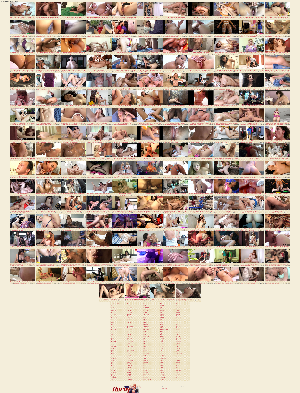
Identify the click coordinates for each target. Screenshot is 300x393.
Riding (161, 367)
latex (101, 283)
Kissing (145, 360)
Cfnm (128, 309)
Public (161, 357)
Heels (145, 340)
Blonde (113, 355)
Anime (113, 319)
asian (42, 18)
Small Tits (178, 319)
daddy (242, 36)
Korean (145, 364)
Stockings (178, 333)
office (119, 212)
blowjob (102, 18)
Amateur (113, 310)
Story (177, 334)
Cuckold (129, 329)
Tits (177, 355)
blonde (89, 18)
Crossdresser (131, 328)
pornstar (274, 124)
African (113, 307)
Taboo (177, 345)
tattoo (75, 265)
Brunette (113, 370)
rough (196, 36)
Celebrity (129, 307)
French (145, 309)
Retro (161, 365)
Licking (145, 370)
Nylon (161, 322)
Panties (162, 338)
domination (252, 124)
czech (121, 177)
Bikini (112, 350)
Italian (145, 355)
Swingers (178, 343)
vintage (140, 195)
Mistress (162, 310)
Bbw (112, 334)
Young (178, 376)
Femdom (129, 369)
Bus (112, 374)
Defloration (130, 341)
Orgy (161, 334)
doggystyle (98, 18)
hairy (49, 18)
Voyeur (178, 369)
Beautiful (113, 340)
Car (112, 379)
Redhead (162, 364)
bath (14, 177)
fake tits (92, 142)
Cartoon (129, 304)
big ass (126, 18)
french (121, 71)
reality (278, 159)
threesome (46, 18)
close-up (247, 195)
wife (244, 18)
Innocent (145, 350)
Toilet (177, 357)
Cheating (129, 310)
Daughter (129, 338)
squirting (44, 36)
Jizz (144, 358)
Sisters (178, 312)
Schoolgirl (162, 376)
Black (112, 353)
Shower (178, 309)
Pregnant (162, 355)
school (117, 195)
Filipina (129, 372)
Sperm (178, 328)
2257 (163, 388)
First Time (130, 376)
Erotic (128, 358)
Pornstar (162, 352)
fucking (126, 142)
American (113, 314)
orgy (26, 195)
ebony (204, 212)
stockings (74, 54)
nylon (267, 124)
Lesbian (145, 369)
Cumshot (129, 331)
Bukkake (113, 372)
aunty (249, 283)
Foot (144, 305)
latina (100, 71)
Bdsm (112, 336)
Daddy (129, 336)
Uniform (178, 362)
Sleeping (178, 317)
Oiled (161, 326)
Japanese (146, 357)
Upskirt (178, 364)
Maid (144, 376)
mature (248, 18)
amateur (142, 18)
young (71, 36)
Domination (130, 350)
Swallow (178, 341)
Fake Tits (129, 365)
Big (112, 343)
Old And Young (164, 329)
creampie (254, 36)
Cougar (129, 322)
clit (244, 195)
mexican (49, 212)
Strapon (178, 336)
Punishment (163, 358)
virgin (278, 283)
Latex (144, 365)
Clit (128, 316)
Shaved (178, 305)
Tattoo (177, 346)
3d (111, 305)
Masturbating (147, 379)
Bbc (112, 333)
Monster (162, 314)
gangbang (19, 195)
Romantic (162, 369)
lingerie (281, 124)
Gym (144, 331)
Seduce (162, 379)
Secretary (162, 377)
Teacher (178, 348)
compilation (228, 36)
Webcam (178, 370)
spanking (244, 124)
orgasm (20, 18)
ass (222, 18)
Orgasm (162, 333)
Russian (162, 372)
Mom (161, 312)
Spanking (178, 326)
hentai (74, 71)
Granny (145, 328)
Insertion (145, 352)
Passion (162, 343)
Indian (145, 348)
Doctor (129, 345)
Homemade (146, 343)
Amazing (113, 312)
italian (194, 18)
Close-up (129, 317)
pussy (226, 18)
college (117, 89)
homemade (219, 36)
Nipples (162, 317)
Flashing (129, 379)
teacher (220, 265)
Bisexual (113, 352)
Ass (112, 324)
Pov (161, 353)
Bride (112, 365)
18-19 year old (93, 54)
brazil (151, 230)
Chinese (129, 312)
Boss (112, 360)
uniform (275, 159)
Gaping (145, 316)
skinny (197, 18)
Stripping (178, 338)
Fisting (129, 377)
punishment (22, 54)
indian (115, 36)
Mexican (162, 305)
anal (167, 18)
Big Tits (113, 348)
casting (146, 265)
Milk (161, 309)
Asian (112, 322)
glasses (255, 124)
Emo (128, 357)
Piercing (162, 346)
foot (149, 89)
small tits (203, 18)
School (162, 374)
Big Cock (113, 346)
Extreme (129, 362)
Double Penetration (132, 352)
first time (44, 265)
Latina (145, 367)
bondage (152, 124)
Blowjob (113, 357)
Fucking (145, 310)
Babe (112, 328)
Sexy (177, 304)
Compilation (130, 321)
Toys (177, 358)
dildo (271, 195)
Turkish (178, 360)
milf (245, 18)
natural (72, 18)
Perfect (162, 345)
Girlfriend (146, 321)
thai (228, 195)
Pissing (162, 348)
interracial (174, 54)
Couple (129, 324)
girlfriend (144, 142)
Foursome (146, 307)
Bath (112, 331)
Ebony (129, 355)
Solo (177, 322)
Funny (145, 312)
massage (230, 54)
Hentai (145, 341)
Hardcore (146, 336)
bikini (66, 265)
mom (121, 18)
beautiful (64, 18)
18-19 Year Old (115, 304)
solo (50, 36)
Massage (146, 377)
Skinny (178, 314)
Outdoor (162, 336)
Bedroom (113, 341)
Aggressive (114, 309)
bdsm (271, 89)
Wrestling (178, 374)
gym (71, 54)
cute (95, 18)
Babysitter (113, 329)
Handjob (145, 334)
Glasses (145, 324)
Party (161, 341)
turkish (93, 36)
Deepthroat (130, 340)
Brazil (112, 362)
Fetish (129, 370)
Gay (144, 317)
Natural (162, 316)
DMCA (166, 388)
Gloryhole (146, 326)
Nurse (161, 321)
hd (22, 18)
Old (161, 328)
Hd (144, 338)
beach (148, 54)
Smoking (178, 321)
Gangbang (146, 314)
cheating (50, 71)
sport (68, 54)
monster (101, 230)
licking (22, 142)
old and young (249, 36)
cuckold (171, 124)
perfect (178, 159)
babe (220, 18)
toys (151, 89)
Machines (146, 374)
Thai (177, 352)
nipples (199, 54)
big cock (13, 18)
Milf (161, 307)
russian (23, 124)
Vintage (178, 365)
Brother (113, 369)
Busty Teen (114, 376)
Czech (129, 334)
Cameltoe (113, 377)
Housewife (146, 345)
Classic (129, 314)
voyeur (92, 18)
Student (178, 340)
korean (127, 265)
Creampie (130, 326)
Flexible (145, 304)
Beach (113, 338)
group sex (23, 195)
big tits (123, 18)
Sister (177, 310)
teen (165, 18)
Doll (128, 348)
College (129, 319)
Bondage (113, 358)
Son (177, 324)
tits (223, 18)
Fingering (129, 374)
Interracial (146, 353)
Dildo (128, 343)
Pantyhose (163, 340)
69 (114, 54)
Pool (161, 350)
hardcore (77, 159)
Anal (112, 316)
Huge (144, 346)
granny (191, 18)
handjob (97, 71)
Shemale (178, 307)
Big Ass (113, 345)
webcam (223, 89)
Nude (161, 319)
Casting (129, 305)
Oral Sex (162, 331)
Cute (128, 333)
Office (161, 324)
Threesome (179, 353)
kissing (276, 54)
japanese (39, 18)
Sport (177, 329)
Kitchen (145, 362)
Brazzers (113, 364)
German (145, 319)
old (228, 265)
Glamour (145, 322)
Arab (112, 321)
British (112, 367)
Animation (114, 317)
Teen (177, 350)
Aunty (112, 326)
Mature (162, 304)
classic (117, 142)
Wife (177, 372)
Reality (162, 362)
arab (15, 265)
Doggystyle (130, 346)
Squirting (178, 331)
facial (99, 36)
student (16, 18)
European (130, 360)
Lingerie (145, 372)
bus (69, 195)
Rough (161, 370)
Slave (177, 316)
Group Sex (146, 329)
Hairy (144, 333)
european (128, 71)
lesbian (267, 54)
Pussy (161, 360)
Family (129, 367)
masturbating (146, 18)
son (139, 18)
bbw (269, 18)
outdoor (198, 265)
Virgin (177, 367)
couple (173, 18)
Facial (129, 364)
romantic (126, 36)
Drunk (129, 353)
